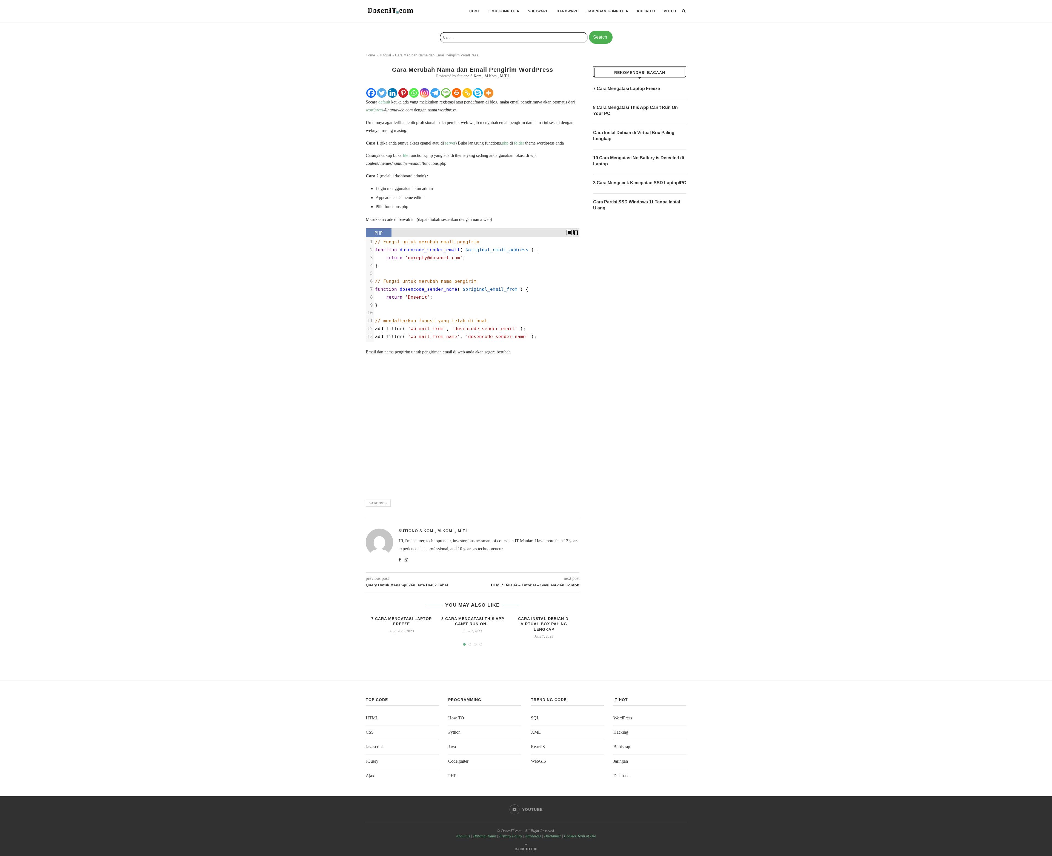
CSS (370, 732)
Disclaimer (552, 836)
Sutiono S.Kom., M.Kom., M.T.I (483, 76)
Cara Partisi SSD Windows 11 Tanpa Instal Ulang (636, 205)
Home (474, 11)
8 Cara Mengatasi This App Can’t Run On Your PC (635, 110)
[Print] (456, 93)
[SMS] (446, 93)
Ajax (370, 775)
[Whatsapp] (414, 93)
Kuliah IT (646, 11)
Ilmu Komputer (504, 11)
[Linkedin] (392, 93)
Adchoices (533, 836)
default (384, 102)
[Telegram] (435, 93)
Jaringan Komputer (608, 11)
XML (536, 732)
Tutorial (385, 55)
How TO (456, 718)
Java (452, 746)
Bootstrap (621, 746)
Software (538, 11)
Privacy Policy (510, 836)
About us (463, 836)
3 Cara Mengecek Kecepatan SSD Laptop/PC (639, 182)
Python (454, 732)
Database (621, 775)
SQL (535, 718)
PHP (452, 775)
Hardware (568, 11)
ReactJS (538, 746)
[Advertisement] (472, 425)
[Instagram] (424, 93)
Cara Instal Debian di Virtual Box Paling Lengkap (544, 624)
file (405, 155)
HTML (372, 718)
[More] (488, 93)
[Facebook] (371, 93)
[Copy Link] (467, 93)
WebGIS (538, 761)
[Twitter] (382, 93)
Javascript (374, 746)
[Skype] (478, 93)
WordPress (622, 718)
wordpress (374, 110)
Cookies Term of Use (580, 836)
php (505, 143)
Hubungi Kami (484, 836)
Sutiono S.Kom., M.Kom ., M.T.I (433, 531)
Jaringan (620, 761)
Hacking (620, 732)
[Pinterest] (403, 93)
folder (519, 143)
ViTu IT (670, 11)
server (450, 143)
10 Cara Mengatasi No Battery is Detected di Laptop (638, 160)
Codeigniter (458, 761)
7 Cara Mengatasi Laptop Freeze (626, 88)
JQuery (372, 761)
